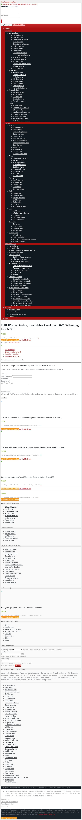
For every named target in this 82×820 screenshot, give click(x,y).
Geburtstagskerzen (20, 132)
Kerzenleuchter (14, 248)
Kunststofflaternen (20, 88)
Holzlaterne (9, 513)
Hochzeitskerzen (19, 138)
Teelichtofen (17, 231)
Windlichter (13, 233)
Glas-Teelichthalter (20, 296)
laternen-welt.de (19, 25)
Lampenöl (12, 316)
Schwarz (8, 634)
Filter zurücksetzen (8, 665)
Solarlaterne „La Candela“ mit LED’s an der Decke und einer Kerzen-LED (27, 477)
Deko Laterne (18, 37)
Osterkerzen (17, 145)
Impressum (5, 799)
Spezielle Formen (15, 277)
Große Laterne (18, 99)
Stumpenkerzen (19, 189)
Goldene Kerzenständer (22, 257)
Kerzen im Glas (18, 160)
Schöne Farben (14, 255)
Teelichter (12, 222)
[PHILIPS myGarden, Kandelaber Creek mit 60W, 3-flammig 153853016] (1, 345)
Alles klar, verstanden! (9, 818)
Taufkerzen (17, 147)
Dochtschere (14, 312)
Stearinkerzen (18, 171)
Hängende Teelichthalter (22, 305)
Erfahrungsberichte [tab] (13, 352)
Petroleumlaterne (20, 101)
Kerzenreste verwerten (17, 314)
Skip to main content (8, 2)
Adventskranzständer (21, 268)
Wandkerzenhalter (16, 252)
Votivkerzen (17, 151)
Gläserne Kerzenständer (22, 281)
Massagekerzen (19, 162)
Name (3, 374)
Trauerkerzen (18, 149)
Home (7, 29)
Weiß (7, 640)
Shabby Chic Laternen (21, 108)
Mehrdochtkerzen (19, 165)
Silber (7, 638)
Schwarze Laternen (20, 114)
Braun (7, 625)
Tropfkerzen (17, 173)
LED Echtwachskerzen (21, 213)
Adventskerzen (18, 127)
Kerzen (7, 123)
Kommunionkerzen (20, 141)
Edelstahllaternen (19, 75)
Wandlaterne (18, 42)
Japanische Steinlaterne (22, 64)
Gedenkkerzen (18, 134)
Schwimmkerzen (19, 169)
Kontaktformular (7, 804)
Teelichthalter (18, 290)
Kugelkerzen (17, 182)
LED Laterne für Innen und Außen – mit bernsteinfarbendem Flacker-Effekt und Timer (33, 447)
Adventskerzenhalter (21, 270)
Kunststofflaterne (11, 516)
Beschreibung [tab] (10, 350)
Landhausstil (9, 627)
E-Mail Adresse (7, 376)
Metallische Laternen (21, 121)
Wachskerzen (18, 176)
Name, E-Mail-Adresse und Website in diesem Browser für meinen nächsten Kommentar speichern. (40, 394)
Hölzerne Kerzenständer (22, 283)
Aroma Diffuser (19, 198)
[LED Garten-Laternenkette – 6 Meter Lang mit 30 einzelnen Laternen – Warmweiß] (1, 402)
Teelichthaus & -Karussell (22, 303)
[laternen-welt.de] (19, 4)
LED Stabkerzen (19, 217)
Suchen (18, 665)
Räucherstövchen (19, 206)
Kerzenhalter (14, 246)
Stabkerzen (17, 187)
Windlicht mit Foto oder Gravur (24, 239)
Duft (10, 191)
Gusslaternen (18, 83)
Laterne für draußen (20, 40)
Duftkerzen (17, 193)
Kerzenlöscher (14, 310)
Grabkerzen (17, 136)
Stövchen (16, 204)
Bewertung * (5, 381)
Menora (16, 274)
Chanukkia (17, 272)
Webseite (4, 379)
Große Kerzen (18, 180)
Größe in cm (5, 652)
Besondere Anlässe (16, 263)
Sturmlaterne (18, 61)
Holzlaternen (18, 72)
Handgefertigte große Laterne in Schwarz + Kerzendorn (21, 607)
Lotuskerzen (17, 184)
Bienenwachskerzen (20, 158)
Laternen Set (18, 50)
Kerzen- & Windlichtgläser (23, 294)
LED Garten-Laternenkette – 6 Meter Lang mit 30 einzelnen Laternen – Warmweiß (31, 418)
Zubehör (8, 307)
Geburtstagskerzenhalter (22, 266)
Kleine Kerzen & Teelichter (18, 288)
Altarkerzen (17, 130)
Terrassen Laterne (20, 57)
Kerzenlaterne (18, 92)
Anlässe (12, 125)
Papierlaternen (18, 86)
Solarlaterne (17, 94)
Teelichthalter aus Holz (21, 299)
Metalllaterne (10, 518)
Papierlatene (9, 520)
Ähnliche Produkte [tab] (12, 354)
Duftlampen (17, 200)
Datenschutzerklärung (9, 802)
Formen (12, 178)
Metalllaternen (18, 77)
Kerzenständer (10, 244)
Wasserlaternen (19, 66)
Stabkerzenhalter (19, 285)
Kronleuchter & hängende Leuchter (22, 250)
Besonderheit (14, 90)
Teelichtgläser (18, 292)
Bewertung (5, 659)
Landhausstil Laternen (21, 112)
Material (4, 649)
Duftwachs (17, 202)
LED (10, 209)
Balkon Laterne (18, 46)
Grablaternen (18, 48)
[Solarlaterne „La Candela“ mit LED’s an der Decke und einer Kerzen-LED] (1, 461)
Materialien (13, 70)
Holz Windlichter (19, 237)
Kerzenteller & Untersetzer (23, 301)
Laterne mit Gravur (20, 53)
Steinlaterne (9, 522)
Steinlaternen (18, 81)
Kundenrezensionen (12, 356)
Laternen (8, 31)
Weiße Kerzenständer (21, 261)
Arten (11, 156)
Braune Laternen (19, 116)
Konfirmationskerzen (21, 143)
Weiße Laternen (19, 105)
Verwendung (14, 33)
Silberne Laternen (19, 110)
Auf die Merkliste (25, 340)
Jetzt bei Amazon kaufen (10, 340)
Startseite (4, 787)
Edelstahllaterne (11, 507)
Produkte (13, 787)
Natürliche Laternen (20, 119)
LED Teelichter (18, 220)
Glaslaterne (9, 509)
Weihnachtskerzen (20, 154)
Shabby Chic (9, 636)
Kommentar (6, 392)
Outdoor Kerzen (19, 167)
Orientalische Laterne (21, 44)
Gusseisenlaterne (11, 511)
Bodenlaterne (18, 68)
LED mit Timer (18, 215)
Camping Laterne (19, 59)
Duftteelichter (18, 195)
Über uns (4, 806)
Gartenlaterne (18, 35)
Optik (11, 103)
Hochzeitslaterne (23, 55)
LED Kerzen (17, 211)
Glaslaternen (18, 79)
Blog (6, 318)
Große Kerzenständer (21, 279)
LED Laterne (17, 97)
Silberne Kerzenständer (22, 259)
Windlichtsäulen (19, 242)
